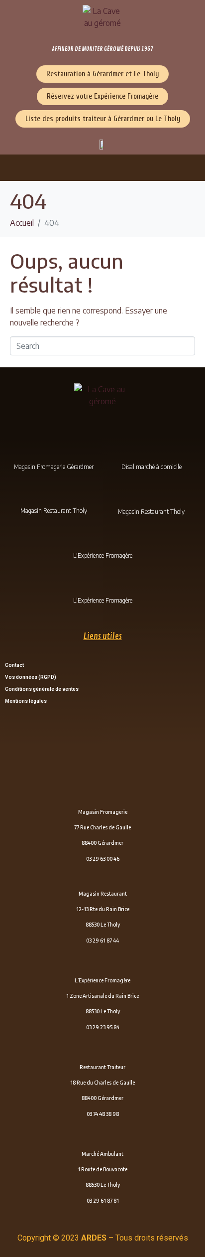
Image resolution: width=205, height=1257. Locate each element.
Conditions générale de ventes (42, 689)
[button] (102, 167)
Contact (14, 665)
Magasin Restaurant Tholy (53, 510)
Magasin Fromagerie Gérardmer (54, 467)
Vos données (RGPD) (30, 677)
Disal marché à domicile (151, 467)
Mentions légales (26, 701)
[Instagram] (151, 496)
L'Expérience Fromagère (102, 555)
